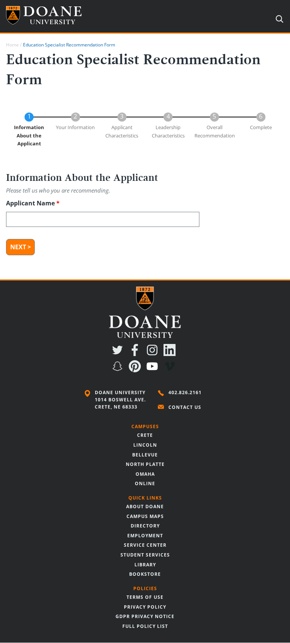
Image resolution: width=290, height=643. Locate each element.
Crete (145, 435)
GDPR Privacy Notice (145, 616)
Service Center (145, 545)
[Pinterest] (136, 370)
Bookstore (145, 574)
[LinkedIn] (171, 354)
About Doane (145, 506)
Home (12, 45)
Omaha (145, 474)
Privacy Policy (145, 607)
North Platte (145, 464)
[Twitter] (118, 354)
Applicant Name (30, 203)
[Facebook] (136, 354)
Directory (145, 526)
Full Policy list (145, 626)
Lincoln (145, 445)
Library (145, 564)
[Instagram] (153, 354)
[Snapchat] (118, 370)
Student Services (145, 555)
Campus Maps (145, 516)
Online (145, 483)
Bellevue (145, 455)
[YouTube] (153, 370)
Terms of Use (145, 597)
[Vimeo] (171, 370)
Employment (145, 535)
